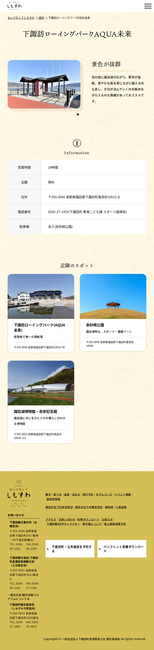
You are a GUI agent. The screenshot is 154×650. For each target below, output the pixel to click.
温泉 (66, 494)
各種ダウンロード (88, 519)
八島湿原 (121, 507)
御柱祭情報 (53, 499)
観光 (48, 494)
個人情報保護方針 (115, 524)
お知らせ (107, 519)
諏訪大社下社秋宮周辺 (59, 507)
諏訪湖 (109, 507)
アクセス (51, 519)
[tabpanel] (45, 85)
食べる (57, 494)
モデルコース (104, 494)
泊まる (76, 494)
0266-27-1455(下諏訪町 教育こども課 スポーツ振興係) (87, 211)
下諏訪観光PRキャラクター (63, 524)
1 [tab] (78, 114)
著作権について (92, 524)
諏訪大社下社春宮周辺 (89, 507)
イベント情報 (122, 494)
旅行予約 (88, 494)
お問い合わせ (67, 519)
